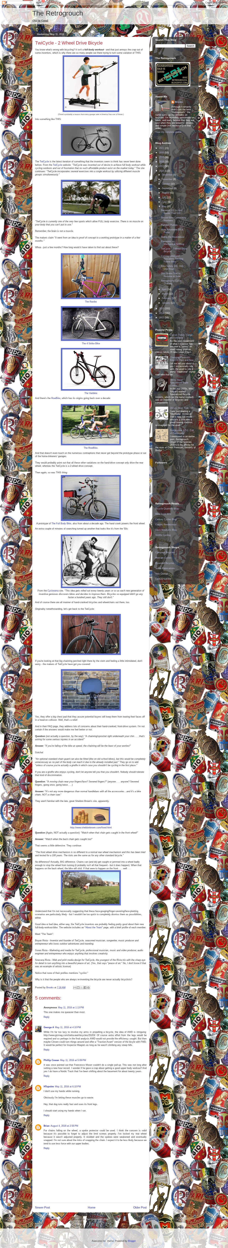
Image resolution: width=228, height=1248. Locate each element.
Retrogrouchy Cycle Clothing (171, 282)
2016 (162, 170)
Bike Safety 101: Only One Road (172, 267)
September (168, 188)
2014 (162, 313)
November (167, 179)
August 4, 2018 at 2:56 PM (64, 1125)
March (165, 293)
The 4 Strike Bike (91, 343)
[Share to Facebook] (85, 987)
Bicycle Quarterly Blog (166, 508)
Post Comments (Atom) (98, 1219)
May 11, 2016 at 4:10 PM (68, 1027)
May (164, 206)
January (166, 303)
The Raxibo (91, 301)
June (165, 202)
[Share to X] (81, 987)
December (167, 174)
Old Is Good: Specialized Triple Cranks (179, 383)
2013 (162, 317)
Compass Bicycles (165, 552)
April (164, 289)
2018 (162, 161)
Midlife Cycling (162, 535)
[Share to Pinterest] (88, 987)
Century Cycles (163, 579)
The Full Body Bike (61, 523)
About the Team (94, 927)
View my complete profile (168, 132)
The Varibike (90, 393)
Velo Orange (161, 573)
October (166, 183)
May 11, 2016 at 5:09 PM (73, 1060)
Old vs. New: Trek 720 (181, 408)
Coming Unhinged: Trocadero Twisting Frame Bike (172, 259)
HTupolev (49, 1086)
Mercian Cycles (163, 557)
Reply (47, 1017)
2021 (162, 148)
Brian (47, 1125)
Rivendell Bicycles (164, 563)
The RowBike (90, 448)
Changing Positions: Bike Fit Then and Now (181, 359)
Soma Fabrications (165, 568)
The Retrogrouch (57, 13)
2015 (162, 308)
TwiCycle (45, 161)
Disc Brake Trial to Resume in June (170, 275)
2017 (162, 166)
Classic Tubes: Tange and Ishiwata (181, 336)
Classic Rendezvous (166, 524)
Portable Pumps (169, 225)
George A (49, 1027)
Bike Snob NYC (163, 514)
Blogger (132, 1241)
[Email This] (75, 987)
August (166, 192)
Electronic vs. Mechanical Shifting (172, 243)
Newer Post (42, 1207)
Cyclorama (53, 590)
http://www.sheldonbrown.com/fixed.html (91, 827)
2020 (162, 152)
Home (91, 1207)
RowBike (55, 398)
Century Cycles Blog (166, 519)
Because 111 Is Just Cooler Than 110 (171, 211)
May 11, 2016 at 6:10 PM (68, 1086)
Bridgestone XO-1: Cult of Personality (182, 432)
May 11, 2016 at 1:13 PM (71, 1007)
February (167, 298)
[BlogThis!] (78, 987)
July (164, 197)
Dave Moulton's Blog (166, 530)
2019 (162, 157)
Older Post (140, 1207)
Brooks (179, 102)
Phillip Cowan (51, 1060)
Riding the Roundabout (172, 237)
